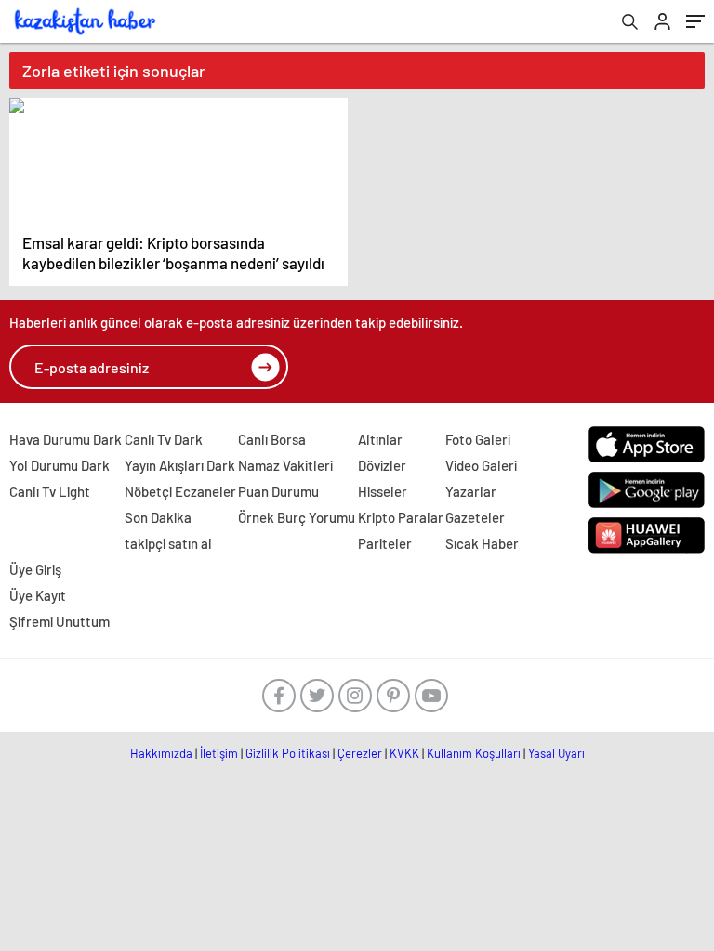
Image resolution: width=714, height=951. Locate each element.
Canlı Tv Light (49, 491)
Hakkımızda (161, 753)
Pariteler (385, 543)
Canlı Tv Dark (164, 439)
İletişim (219, 753)
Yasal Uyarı (556, 753)
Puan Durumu (278, 491)
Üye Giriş (35, 569)
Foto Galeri (477, 439)
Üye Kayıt (37, 595)
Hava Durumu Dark (65, 439)
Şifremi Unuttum (59, 621)
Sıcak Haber (482, 543)
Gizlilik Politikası (287, 753)
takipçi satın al (168, 543)
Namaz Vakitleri (285, 465)
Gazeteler (475, 517)
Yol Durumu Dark (59, 465)
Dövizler (382, 465)
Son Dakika (158, 517)
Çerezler (359, 753)
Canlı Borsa (272, 439)
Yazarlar (470, 491)
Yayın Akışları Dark (180, 465)
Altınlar (380, 439)
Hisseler (382, 491)
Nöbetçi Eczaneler (180, 491)
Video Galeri (481, 465)
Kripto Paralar (400, 517)
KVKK (404, 753)
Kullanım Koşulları (474, 753)
